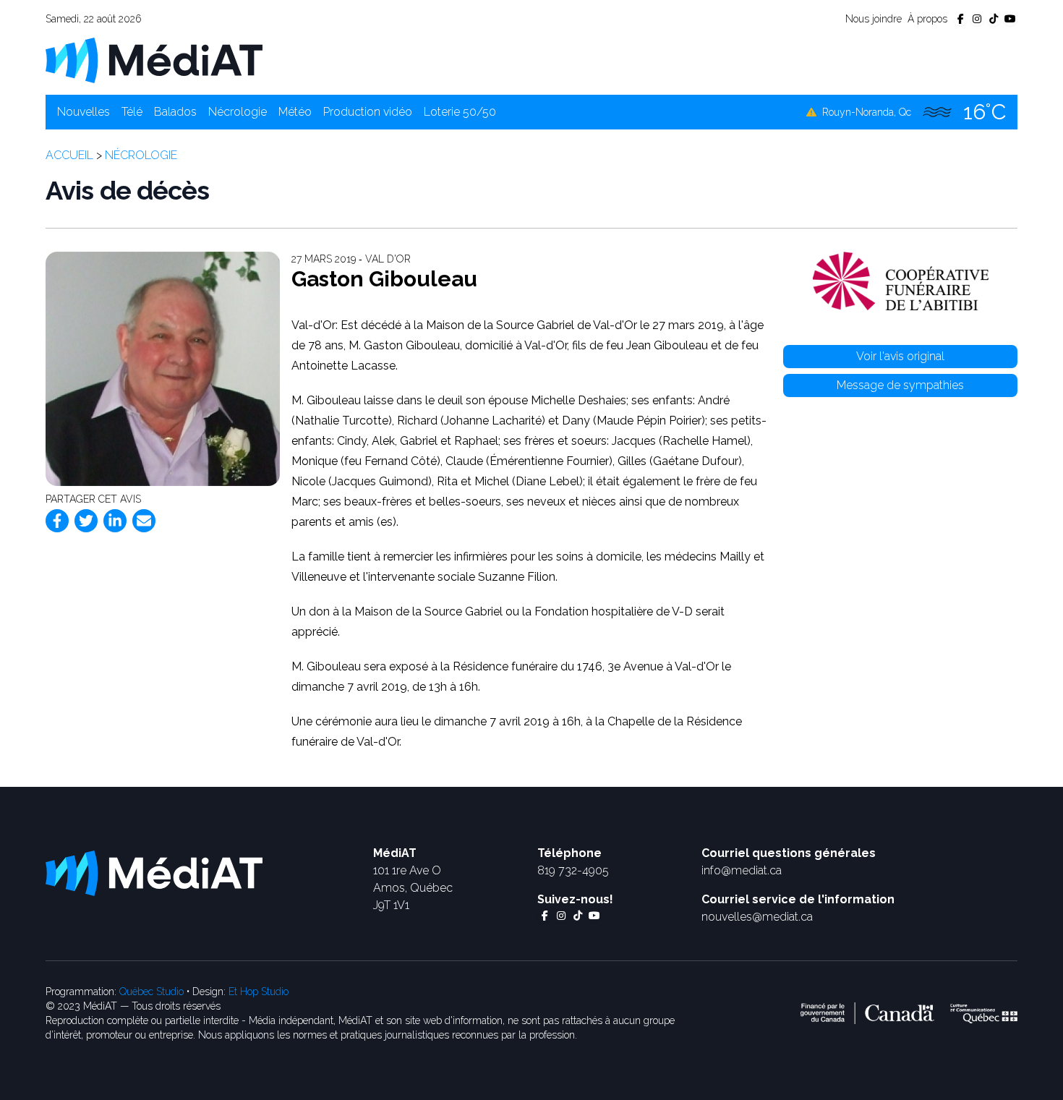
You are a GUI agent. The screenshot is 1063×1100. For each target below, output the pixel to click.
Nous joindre (873, 19)
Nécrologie (237, 112)
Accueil (69, 155)
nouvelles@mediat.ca (757, 917)
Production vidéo (367, 112)
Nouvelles (83, 112)
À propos (927, 19)
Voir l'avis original (900, 356)
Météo (295, 112)
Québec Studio (151, 991)
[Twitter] (86, 520)
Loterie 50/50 (460, 112)
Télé (131, 112)
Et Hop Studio (259, 991)
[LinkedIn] (115, 520)
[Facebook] (57, 520)
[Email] (143, 520)
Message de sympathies (900, 385)
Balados (175, 112)
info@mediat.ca (741, 870)
